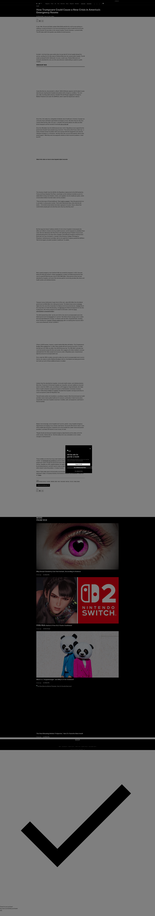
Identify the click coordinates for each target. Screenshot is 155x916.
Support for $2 (78, 464)
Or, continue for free (79, 471)
